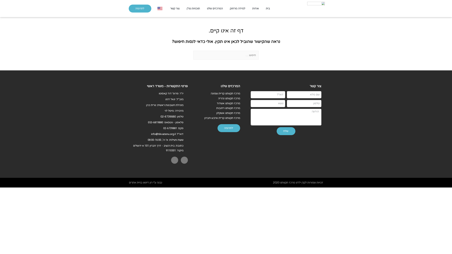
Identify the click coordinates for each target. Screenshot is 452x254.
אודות (255, 8)
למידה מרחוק (237, 8)
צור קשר (175, 8)
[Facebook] (184, 160)
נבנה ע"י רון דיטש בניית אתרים (145, 182)
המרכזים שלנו (215, 8)
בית (268, 8)
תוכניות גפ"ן (193, 8)
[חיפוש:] (226, 55)
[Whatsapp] (174, 160)
